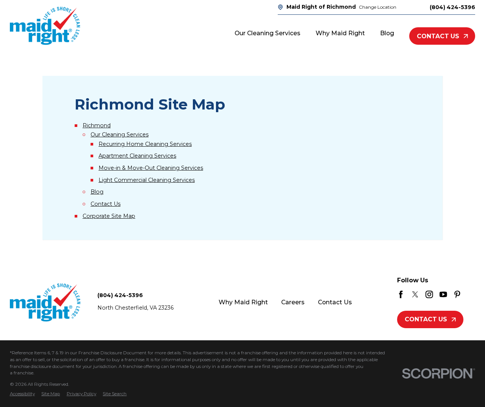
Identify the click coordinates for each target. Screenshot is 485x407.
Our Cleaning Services (120, 134)
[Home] (45, 25)
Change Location (377, 7)
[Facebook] (401, 294)
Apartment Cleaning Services (137, 155)
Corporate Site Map (109, 216)
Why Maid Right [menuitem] (340, 33)
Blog (97, 191)
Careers (293, 302)
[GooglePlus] (472, 294)
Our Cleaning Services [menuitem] (267, 33)
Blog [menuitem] (387, 33)
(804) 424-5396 (452, 7)
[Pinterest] (457, 294)
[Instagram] (429, 294)
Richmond (97, 125)
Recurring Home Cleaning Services (145, 144)
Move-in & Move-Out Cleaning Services (151, 167)
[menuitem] (22, 394)
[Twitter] (415, 294)
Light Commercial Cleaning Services (147, 180)
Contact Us (438, 36)
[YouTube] (443, 294)
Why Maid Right (243, 302)
